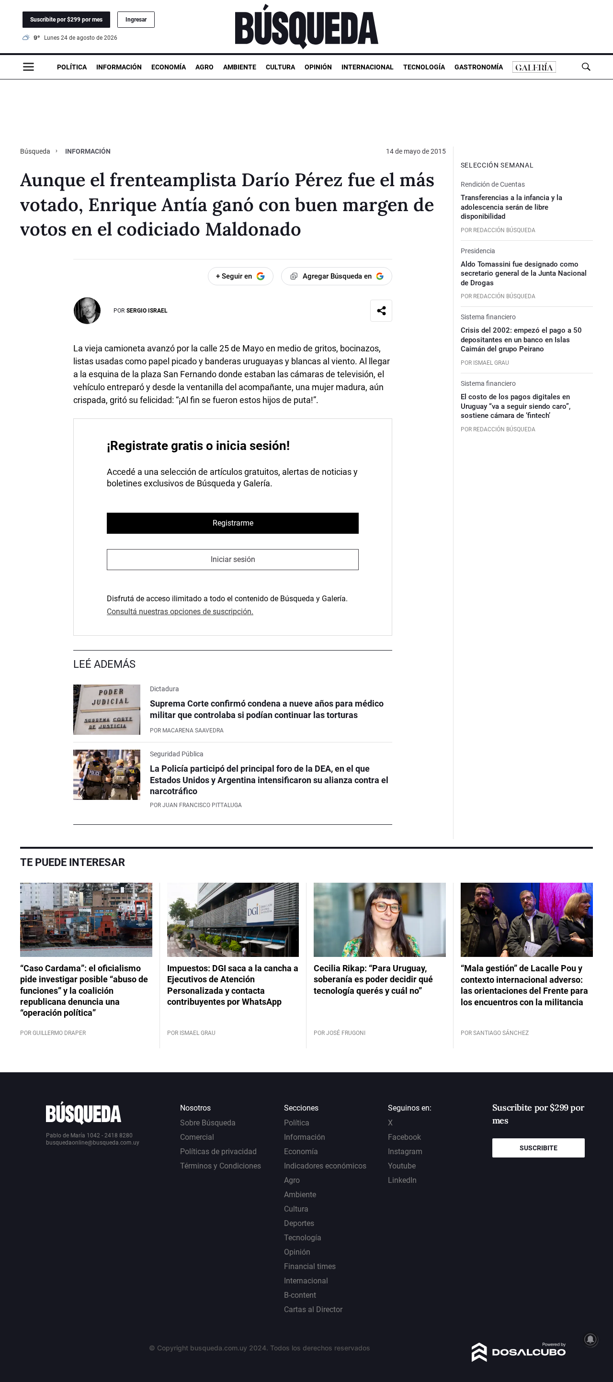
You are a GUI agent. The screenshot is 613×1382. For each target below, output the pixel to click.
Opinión (318, 67)
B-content (300, 1295)
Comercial (197, 1137)
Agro (204, 67)
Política (72, 67)
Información (119, 67)
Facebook (404, 1137)
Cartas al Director (313, 1309)
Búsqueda (36, 151)
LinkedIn (402, 1180)
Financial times (310, 1266)
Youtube (402, 1165)
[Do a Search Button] (585, 67)
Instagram (405, 1151)
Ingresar (136, 19)
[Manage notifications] (590, 1339)
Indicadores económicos (325, 1165)
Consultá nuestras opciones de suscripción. (180, 611)
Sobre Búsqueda (208, 1122)
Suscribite (538, 1148)
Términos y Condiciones (220, 1165)
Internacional (367, 67)
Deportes (299, 1223)
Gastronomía (478, 67)
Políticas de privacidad (218, 1151)
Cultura (280, 67)
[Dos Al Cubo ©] (519, 1359)
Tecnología (424, 67)
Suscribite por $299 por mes (66, 19)
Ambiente (239, 67)
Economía (168, 67)
